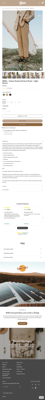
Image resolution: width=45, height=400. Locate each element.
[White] (13, 94)
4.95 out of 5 (25, 232)
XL (19, 102)
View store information (8, 133)
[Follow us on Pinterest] (38, 384)
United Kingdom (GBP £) (7, 393)
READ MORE (22, 323)
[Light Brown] (7, 94)
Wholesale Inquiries (21, 373)
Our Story (19, 364)
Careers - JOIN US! (21, 369)
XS (4, 102)
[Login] (39, 3)
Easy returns (5, 189)
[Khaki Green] (3, 94)
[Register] (19, 386)
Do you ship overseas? (8, 249)
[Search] (5, 3)
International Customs (7, 369)
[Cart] (42, 3)
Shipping (4, 364)
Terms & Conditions (6, 377)
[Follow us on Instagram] (35, 384)
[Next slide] (43, 217)
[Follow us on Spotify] (35, 388)
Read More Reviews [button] (22, 228)
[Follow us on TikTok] (32, 388)
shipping (4, 186)
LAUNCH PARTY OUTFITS (10, 8)
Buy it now (22, 124)
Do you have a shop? (8, 257)
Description (5, 141)
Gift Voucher (19, 371)
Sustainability (19, 366)
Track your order (5, 371)
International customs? (8, 253)
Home (3, 8)
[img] (7, 207)
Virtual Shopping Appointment (5, 374)
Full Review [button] (6, 223)
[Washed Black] (10, 94)
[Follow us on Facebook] (32, 384)
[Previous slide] (2, 217)
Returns (4, 366)
